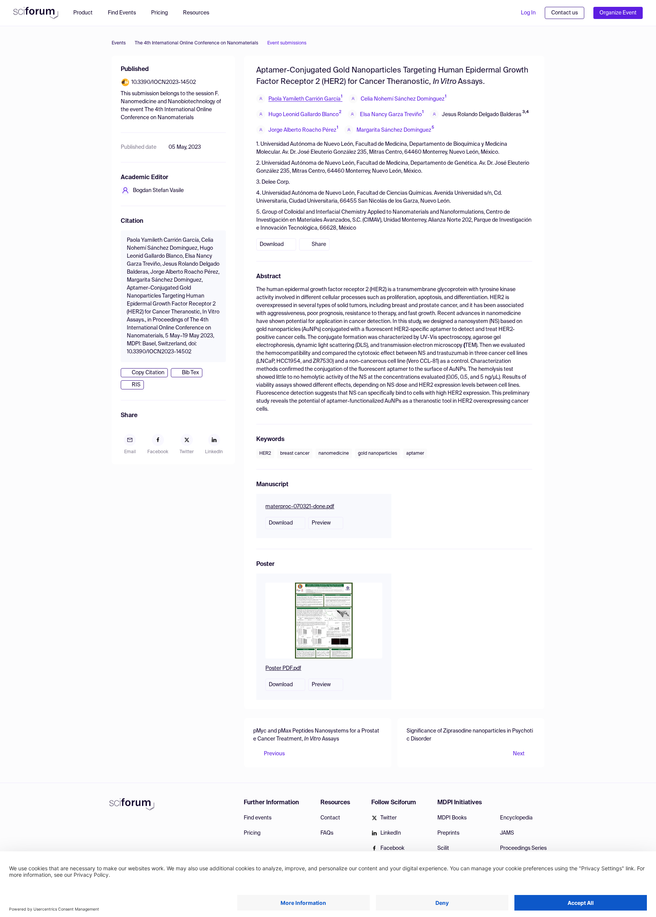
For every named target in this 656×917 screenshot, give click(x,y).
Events (119, 43)
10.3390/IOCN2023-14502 (163, 82)
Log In (528, 13)
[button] (200, 13)
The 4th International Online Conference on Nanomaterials (196, 43)
